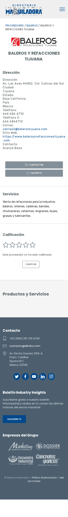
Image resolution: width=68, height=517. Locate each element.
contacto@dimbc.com (24, 346)
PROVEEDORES (14, 25)
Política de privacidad (44, 477)
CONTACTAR (36, 164)
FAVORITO (36, 173)
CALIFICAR (30, 264)
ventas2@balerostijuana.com (25, 129)
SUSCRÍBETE (14, 419)
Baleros (32, 25)
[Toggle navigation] (62, 9)
